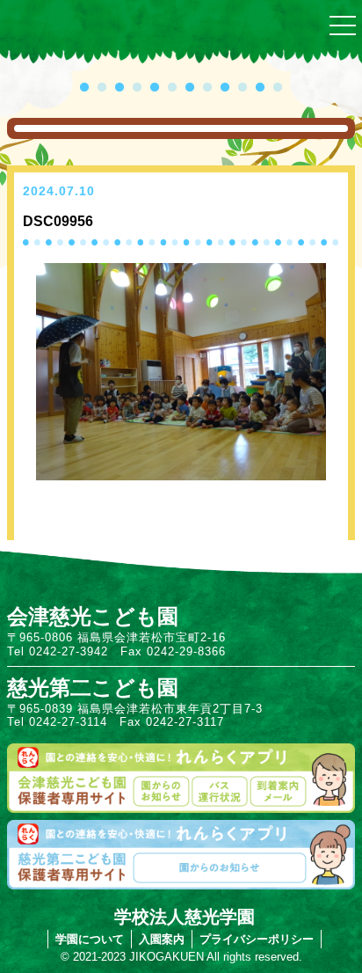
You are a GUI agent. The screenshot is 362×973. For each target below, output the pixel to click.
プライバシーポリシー (256, 939)
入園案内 (162, 939)
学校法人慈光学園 (184, 916)
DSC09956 (58, 221)
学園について (89, 939)
